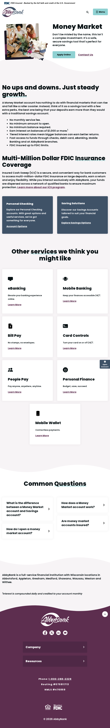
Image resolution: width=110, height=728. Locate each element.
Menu (102, 11)
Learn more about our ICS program (41, 187)
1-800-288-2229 (60, 679)
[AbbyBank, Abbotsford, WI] (13, 11)
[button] (27, 509)
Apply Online (64, 54)
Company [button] (33, 647)
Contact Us (85, 55)
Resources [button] (34, 661)
